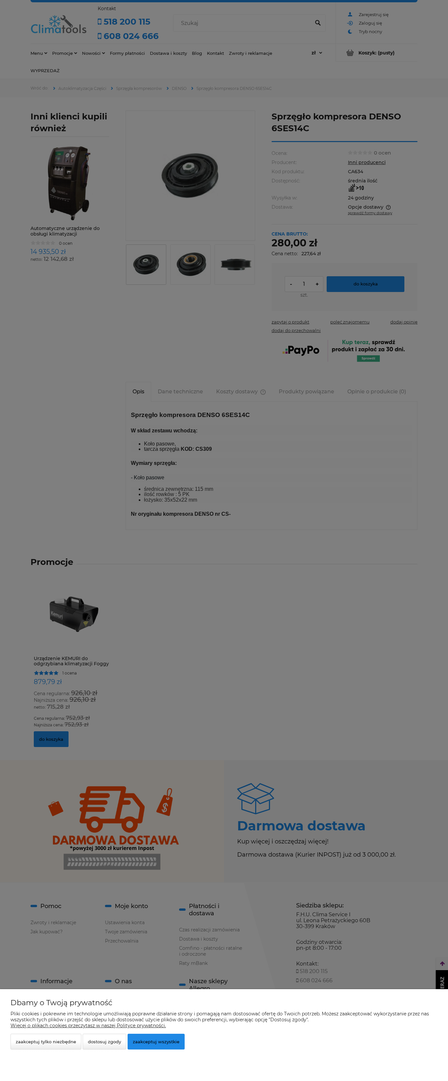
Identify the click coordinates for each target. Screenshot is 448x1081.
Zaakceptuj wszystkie (156, 1041)
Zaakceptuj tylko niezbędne (46, 1041)
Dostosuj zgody (104, 1041)
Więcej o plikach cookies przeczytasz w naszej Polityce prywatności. (88, 1026)
